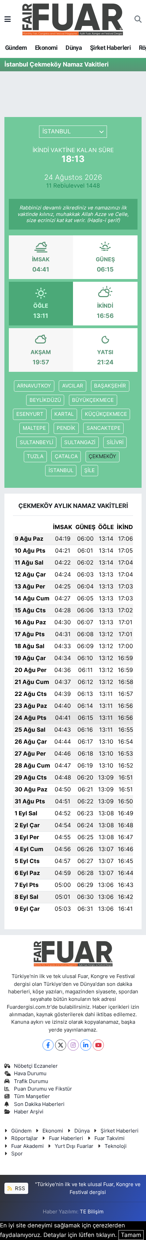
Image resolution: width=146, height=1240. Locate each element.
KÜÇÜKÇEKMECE (106, 414)
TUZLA (35, 456)
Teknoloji (116, 1146)
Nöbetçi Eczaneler (36, 1066)
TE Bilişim (92, 1212)
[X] (60, 1045)
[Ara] (138, 19)
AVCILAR (72, 386)
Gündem (16, 47)
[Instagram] (73, 1045)
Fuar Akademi (27, 1146)
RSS (19, 1188)
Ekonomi (46, 47)
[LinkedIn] (85, 1045)
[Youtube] (98, 1045)
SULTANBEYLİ (36, 442)
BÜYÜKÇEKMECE (93, 400)
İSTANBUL (61, 470)
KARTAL (64, 414)
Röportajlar (24, 1138)
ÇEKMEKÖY (102, 456)
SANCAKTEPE (104, 428)
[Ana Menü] (7, 19)
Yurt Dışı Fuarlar (74, 1146)
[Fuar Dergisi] (73, 18)
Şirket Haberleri (110, 47)
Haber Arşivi (28, 1112)
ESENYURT (29, 414)
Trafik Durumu (31, 1081)
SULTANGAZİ (79, 442)
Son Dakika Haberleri (39, 1104)
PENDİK (66, 428)
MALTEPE (34, 428)
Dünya (74, 47)
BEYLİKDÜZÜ (45, 400)
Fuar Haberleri (66, 1138)
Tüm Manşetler (32, 1096)
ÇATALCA (66, 456)
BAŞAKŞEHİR (110, 386)
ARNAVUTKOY (34, 386)
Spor (17, 1154)
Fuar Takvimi (109, 1138)
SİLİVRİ (115, 442)
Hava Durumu (30, 1073)
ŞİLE (89, 470)
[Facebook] (48, 1045)
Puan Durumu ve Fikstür (43, 1089)
